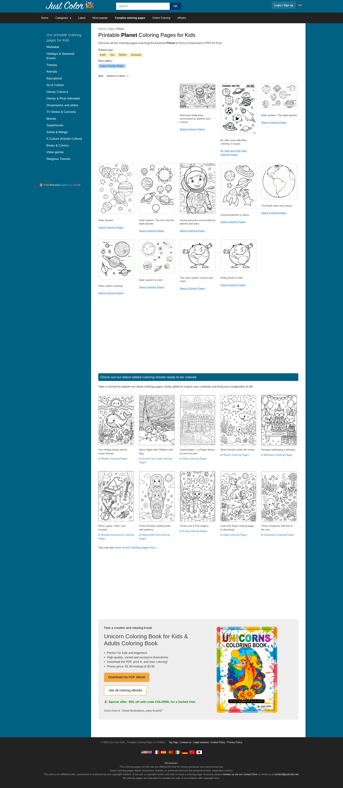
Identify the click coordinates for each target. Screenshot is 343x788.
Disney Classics (57, 92)
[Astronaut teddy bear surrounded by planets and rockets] (197, 107)
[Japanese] (199, 752)
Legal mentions (201, 742)
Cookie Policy (218, 742)
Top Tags (173, 742)
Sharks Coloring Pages (236, 454)
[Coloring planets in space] (238, 207)
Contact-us (185, 742)
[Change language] (300, 5)
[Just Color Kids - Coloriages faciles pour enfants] (156, 752)
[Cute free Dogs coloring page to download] (238, 520)
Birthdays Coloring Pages (278, 454)
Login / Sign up (283, 5)
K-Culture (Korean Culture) (64, 138)
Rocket (122, 54)
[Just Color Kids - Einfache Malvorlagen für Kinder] (185, 752)
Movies (51, 118)
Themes (51, 65)
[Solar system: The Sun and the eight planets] (157, 212)
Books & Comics (57, 145)
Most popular (100, 17)
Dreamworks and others (62, 105)
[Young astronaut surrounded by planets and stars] (197, 212)
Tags (111, 28)
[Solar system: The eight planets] (279, 107)
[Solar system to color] (157, 272)
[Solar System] (116, 212)
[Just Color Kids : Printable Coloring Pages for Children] (70, 5)
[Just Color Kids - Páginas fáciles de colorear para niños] (163, 752)
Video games (55, 152)
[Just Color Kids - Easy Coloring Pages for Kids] (146, 752)
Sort (100, 75)
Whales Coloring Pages (114, 458)
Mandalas (52, 47)
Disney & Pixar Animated (63, 98)
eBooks (181, 17)
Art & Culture (55, 85)
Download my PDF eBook (126, 677)
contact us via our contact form (240, 774)
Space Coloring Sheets (112, 66)
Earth (103, 54)
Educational (54, 78)
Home (44, 17)
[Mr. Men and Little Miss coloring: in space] (238, 132)
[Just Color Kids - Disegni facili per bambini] (177, 752)
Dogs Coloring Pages (235, 534)
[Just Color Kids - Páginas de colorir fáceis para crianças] (170, 752)
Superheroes (54, 125)
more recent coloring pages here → (137, 547)
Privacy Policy (234, 742)
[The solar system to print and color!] (197, 270)
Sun (112, 54)
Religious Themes (58, 159)
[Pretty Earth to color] (238, 270)
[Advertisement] (135, 112)
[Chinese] (192, 752)
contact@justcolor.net (286, 774)
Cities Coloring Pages (194, 458)
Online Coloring (161, 17)
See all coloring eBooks (125, 690)
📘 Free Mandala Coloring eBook (60, 184)
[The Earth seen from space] (279, 198)
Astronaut (136, 54)
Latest (81, 17)
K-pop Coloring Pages (194, 531)
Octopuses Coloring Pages (279, 534)
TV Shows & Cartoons (61, 112)
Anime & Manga (57, 132)
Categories (61, 17)
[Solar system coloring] (116, 278)
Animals (51, 71)
